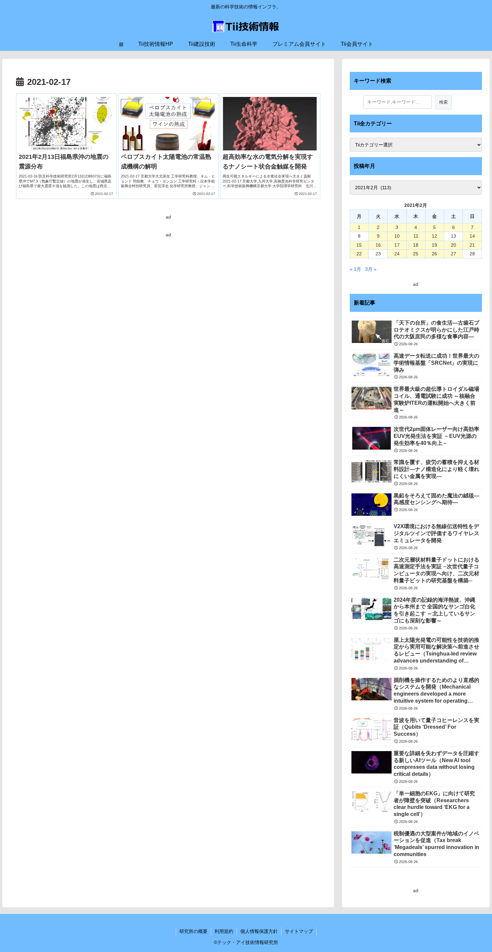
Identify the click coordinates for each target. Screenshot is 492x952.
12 (434, 236)
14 (472, 236)
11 (415, 236)
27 (453, 253)
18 (415, 245)
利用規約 (224, 931)
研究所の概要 (193, 931)
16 (378, 245)
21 (472, 245)
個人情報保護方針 (259, 931)
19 (434, 245)
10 (397, 236)
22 (359, 253)
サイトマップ (299, 931)
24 (397, 253)
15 (359, 245)
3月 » (371, 269)
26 (434, 253)
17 (397, 245)
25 (415, 253)
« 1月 (355, 269)
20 (453, 245)
